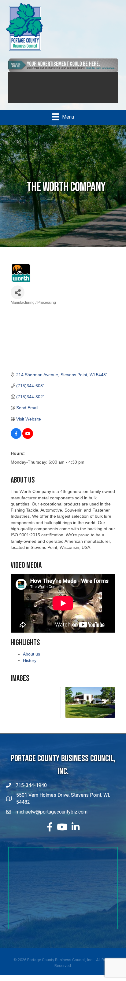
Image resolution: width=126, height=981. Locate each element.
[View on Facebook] (16, 437)
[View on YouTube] (27, 437)
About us (31, 654)
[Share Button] (17, 292)
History (29, 660)
